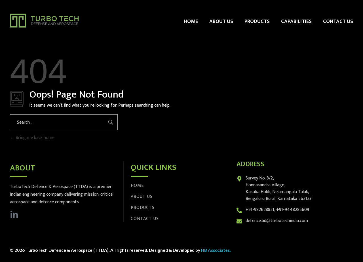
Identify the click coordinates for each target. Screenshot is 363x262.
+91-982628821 (260, 210)
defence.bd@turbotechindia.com (277, 221)
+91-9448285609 (292, 210)
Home (137, 185)
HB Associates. (216, 250)
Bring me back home (34, 137)
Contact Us (145, 219)
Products (143, 208)
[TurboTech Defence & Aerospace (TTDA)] (44, 21)
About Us (142, 196)
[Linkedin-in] (14, 215)
